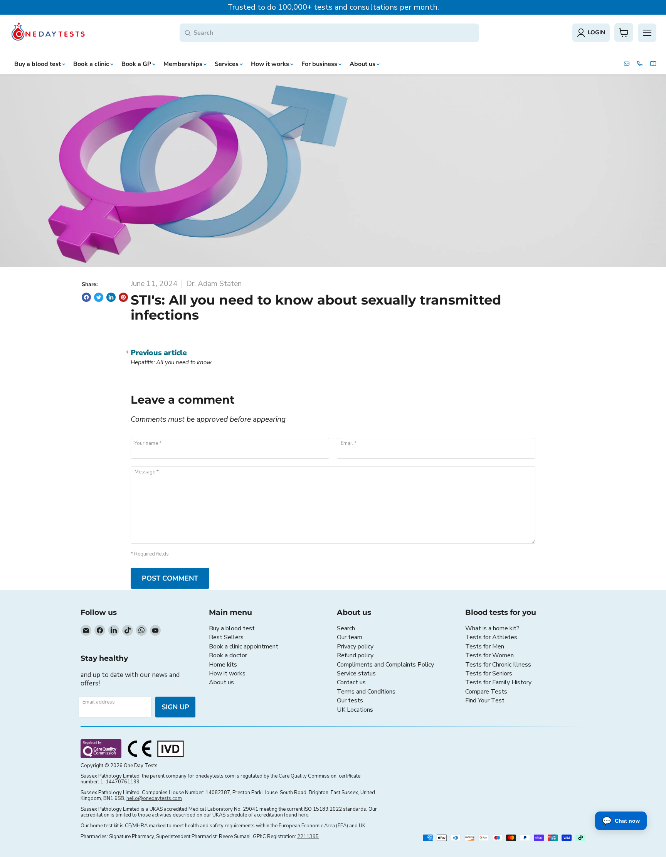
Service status (356, 673)
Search (346, 628)
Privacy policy (355, 646)
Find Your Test (485, 700)
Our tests (350, 700)
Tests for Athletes (491, 637)
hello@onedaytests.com (154, 798)
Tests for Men (484, 646)
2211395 (308, 836)
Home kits (223, 664)
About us (221, 682)
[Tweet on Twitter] (98, 297)
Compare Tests (486, 691)
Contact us (351, 682)
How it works (227, 673)
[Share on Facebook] (86, 297)
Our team (349, 637)
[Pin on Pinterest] (123, 297)
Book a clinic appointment (243, 646)
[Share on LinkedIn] (111, 297)
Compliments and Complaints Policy (385, 664)
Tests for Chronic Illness (498, 664)
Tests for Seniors (488, 673)
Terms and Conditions (366, 691)
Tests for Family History (498, 682)
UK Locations (355, 709)
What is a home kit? (492, 628)
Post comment (170, 578)
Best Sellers (226, 637)
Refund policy (355, 655)
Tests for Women (489, 655)
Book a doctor (228, 655)
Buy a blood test (232, 628)
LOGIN (596, 32)
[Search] (188, 33)
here (303, 815)
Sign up (175, 707)
